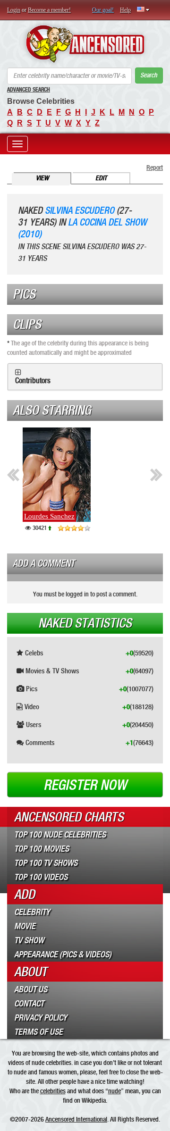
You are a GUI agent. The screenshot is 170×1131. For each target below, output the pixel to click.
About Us (30, 989)
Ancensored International (76, 1119)
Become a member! (49, 10)
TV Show (29, 940)
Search (148, 75)
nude (114, 1091)
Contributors (33, 381)
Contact (29, 1003)
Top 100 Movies (41, 849)
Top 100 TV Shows (45, 863)
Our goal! (103, 10)
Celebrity (32, 912)
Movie (24, 926)
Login (13, 10)
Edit (101, 178)
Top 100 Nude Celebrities (60, 834)
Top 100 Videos (41, 877)
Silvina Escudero (79, 211)
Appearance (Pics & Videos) (62, 954)
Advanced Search (28, 89)
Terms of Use (38, 1032)
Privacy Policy (40, 1018)
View (42, 178)
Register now (85, 785)
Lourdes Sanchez (49, 516)
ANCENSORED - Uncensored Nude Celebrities (85, 43)
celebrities (53, 1091)
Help (125, 10)
